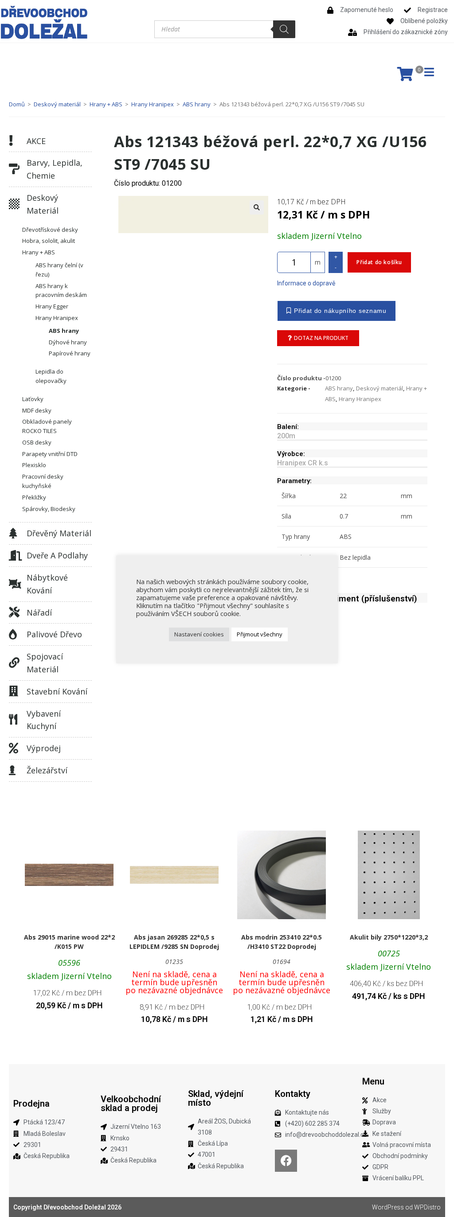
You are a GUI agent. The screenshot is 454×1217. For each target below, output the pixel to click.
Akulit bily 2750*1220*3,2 (389, 937)
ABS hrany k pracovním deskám (61, 290)
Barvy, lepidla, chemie (54, 169)
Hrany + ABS (106, 104)
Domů (17, 104)
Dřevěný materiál (59, 533)
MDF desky (36, 410)
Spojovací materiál (45, 663)
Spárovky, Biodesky (48, 509)
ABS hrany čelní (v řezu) (59, 269)
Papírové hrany (69, 353)
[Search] (284, 29)
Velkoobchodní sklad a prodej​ (131, 1103)
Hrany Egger (51, 306)
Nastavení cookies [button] (199, 634)
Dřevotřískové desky (50, 230)
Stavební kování (57, 691)
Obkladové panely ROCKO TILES (47, 426)
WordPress (388, 1207)
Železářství (47, 770)
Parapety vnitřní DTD (50, 454)
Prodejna (31, 1103)
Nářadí (39, 612)
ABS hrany (197, 104)
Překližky (34, 497)
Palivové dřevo (54, 634)
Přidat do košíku (379, 262)
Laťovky (32, 399)
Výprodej (44, 748)
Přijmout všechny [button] (259, 634)
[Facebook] (286, 1161)
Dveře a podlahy (57, 555)
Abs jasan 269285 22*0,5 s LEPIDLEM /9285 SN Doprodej (174, 942)
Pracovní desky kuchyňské (42, 481)
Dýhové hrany (68, 342)
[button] (257, 207)
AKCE (36, 141)
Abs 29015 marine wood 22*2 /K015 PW (69, 942)
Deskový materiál (57, 104)
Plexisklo (34, 465)
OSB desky (36, 442)
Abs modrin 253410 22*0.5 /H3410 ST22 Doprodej (281, 942)
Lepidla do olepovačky (51, 376)
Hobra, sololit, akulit (48, 241)
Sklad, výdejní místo (215, 1098)
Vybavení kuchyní (44, 720)
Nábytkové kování (47, 584)
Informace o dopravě (306, 283)
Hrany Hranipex (152, 104)
